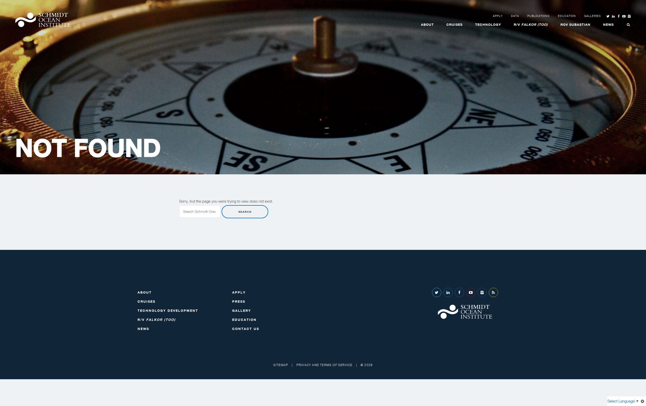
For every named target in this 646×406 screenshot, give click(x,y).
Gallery (241, 310)
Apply (498, 16)
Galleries (592, 16)
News (608, 24)
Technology (488, 24)
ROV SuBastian (575, 24)
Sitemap (280, 365)
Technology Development (168, 310)
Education (567, 16)
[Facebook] (459, 292)
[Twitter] (436, 292)
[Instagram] (482, 292)
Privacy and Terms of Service (325, 365)
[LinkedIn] (448, 292)
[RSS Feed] (493, 292)
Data (515, 16)
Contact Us (245, 329)
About (427, 24)
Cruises (454, 24)
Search (245, 211)
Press (238, 301)
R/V (531, 24)
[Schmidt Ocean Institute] (43, 20)
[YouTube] (470, 292)
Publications (538, 16)
